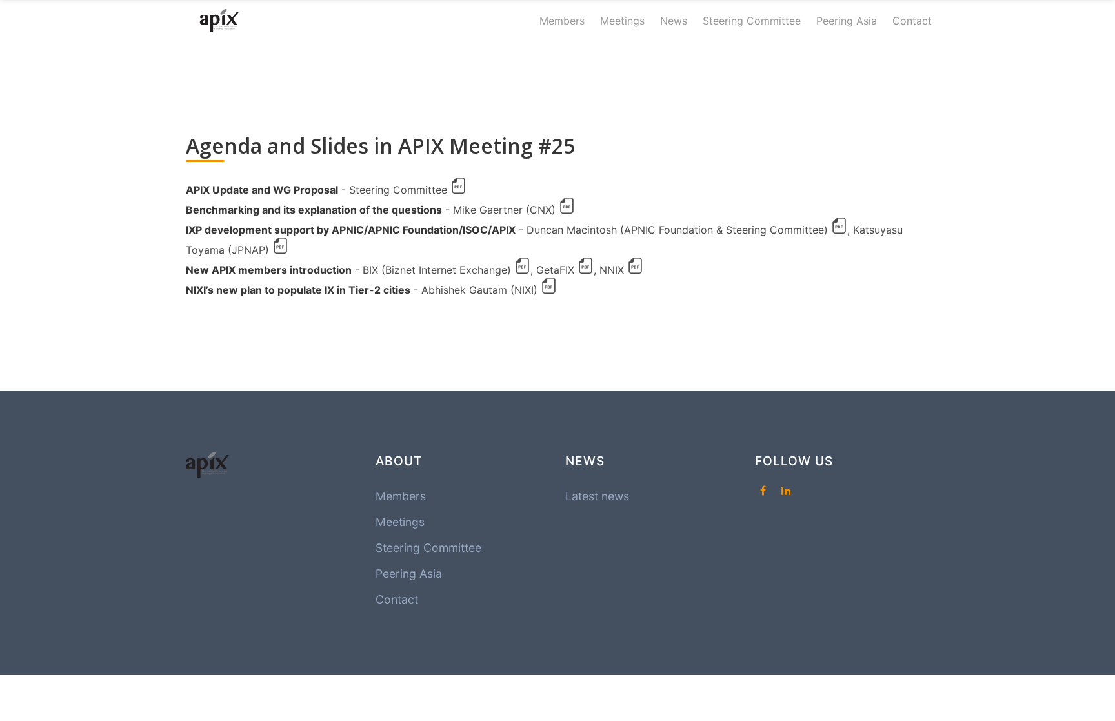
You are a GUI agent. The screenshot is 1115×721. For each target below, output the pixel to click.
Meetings (622, 20)
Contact (912, 20)
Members (562, 20)
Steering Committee (752, 20)
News (673, 20)
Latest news (597, 496)
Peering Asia (846, 20)
